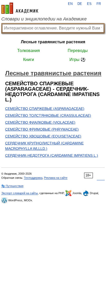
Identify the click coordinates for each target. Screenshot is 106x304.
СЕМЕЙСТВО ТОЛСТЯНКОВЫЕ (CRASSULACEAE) (48, 115)
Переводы (78, 50)
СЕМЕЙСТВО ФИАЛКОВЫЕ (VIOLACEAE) (40, 122)
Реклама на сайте (55, 177)
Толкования (28, 50)
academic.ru (19, 8)
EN (70, 4)
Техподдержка (33, 177)
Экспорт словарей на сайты (19, 193)
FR (98, 4)
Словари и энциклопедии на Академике (44, 19)
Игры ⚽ (77, 59)
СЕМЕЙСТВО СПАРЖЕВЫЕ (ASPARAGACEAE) (44, 109)
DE (79, 4)
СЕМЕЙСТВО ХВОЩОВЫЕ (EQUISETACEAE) (43, 136)
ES (89, 4)
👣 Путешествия (12, 185)
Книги (28, 59)
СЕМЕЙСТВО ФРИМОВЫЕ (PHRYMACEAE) (42, 129)
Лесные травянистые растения (53, 42)
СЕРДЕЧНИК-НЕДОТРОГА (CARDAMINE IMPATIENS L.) (51, 155)
